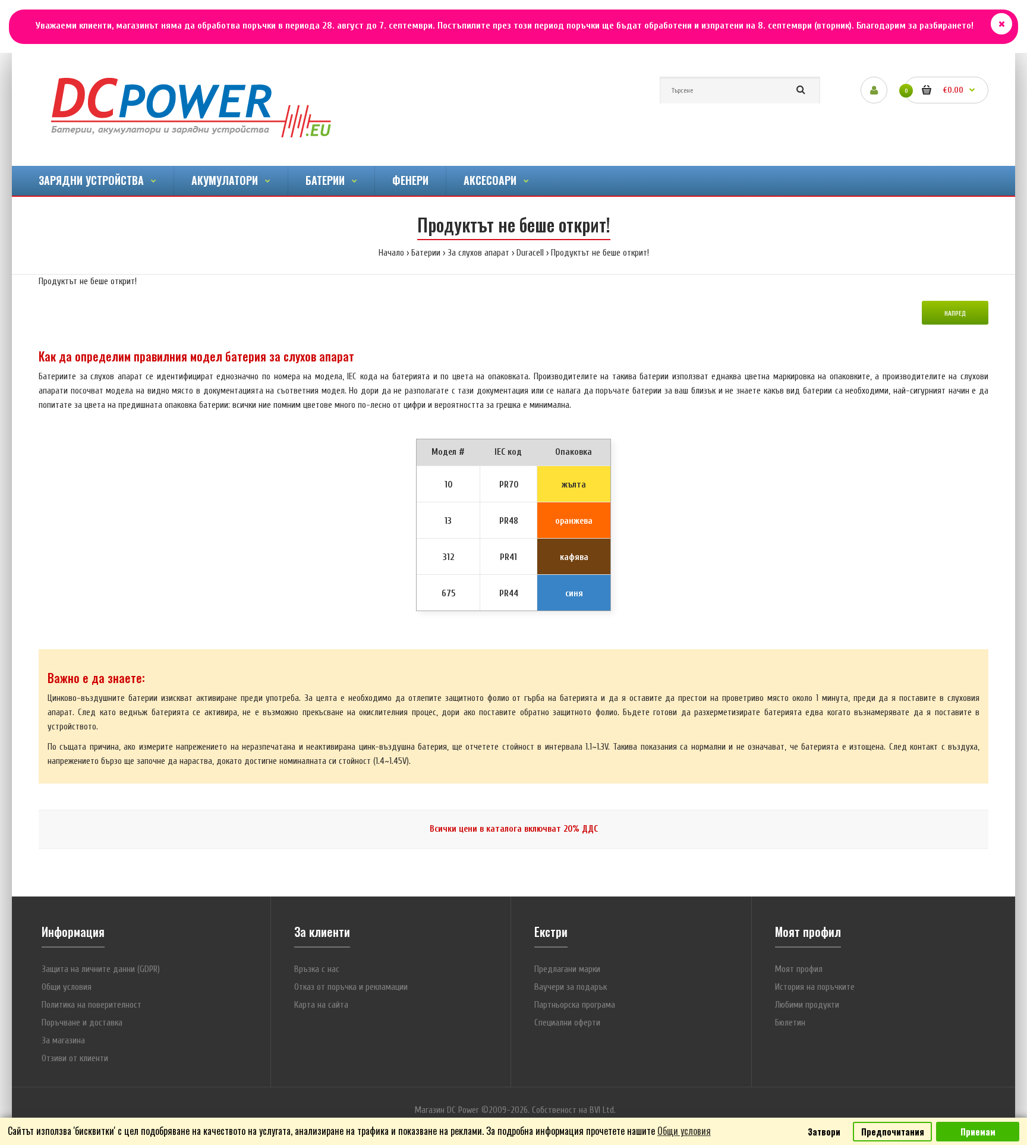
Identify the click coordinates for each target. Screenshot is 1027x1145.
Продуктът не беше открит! (600, 253)
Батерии (425, 253)
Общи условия (67, 987)
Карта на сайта (321, 1005)
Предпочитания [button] (892, 1131)
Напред (955, 313)
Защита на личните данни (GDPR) (101, 969)
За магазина (63, 1041)
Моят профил (799, 969)
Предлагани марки (567, 969)
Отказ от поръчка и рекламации (351, 987)
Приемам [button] (978, 1131)
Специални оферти (567, 1023)
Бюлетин (790, 1023)
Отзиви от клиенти (75, 1058)
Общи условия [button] (684, 1131)
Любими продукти (807, 1005)
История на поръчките (815, 987)
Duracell (530, 253)
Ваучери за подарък (570, 987)
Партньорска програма (574, 1005)
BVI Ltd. (603, 1110)
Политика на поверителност (91, 1005)
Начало (391, 253)
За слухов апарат (478, 253)
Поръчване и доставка (82, 1023)
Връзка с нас (316, 969)
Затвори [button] (824, 1131)
